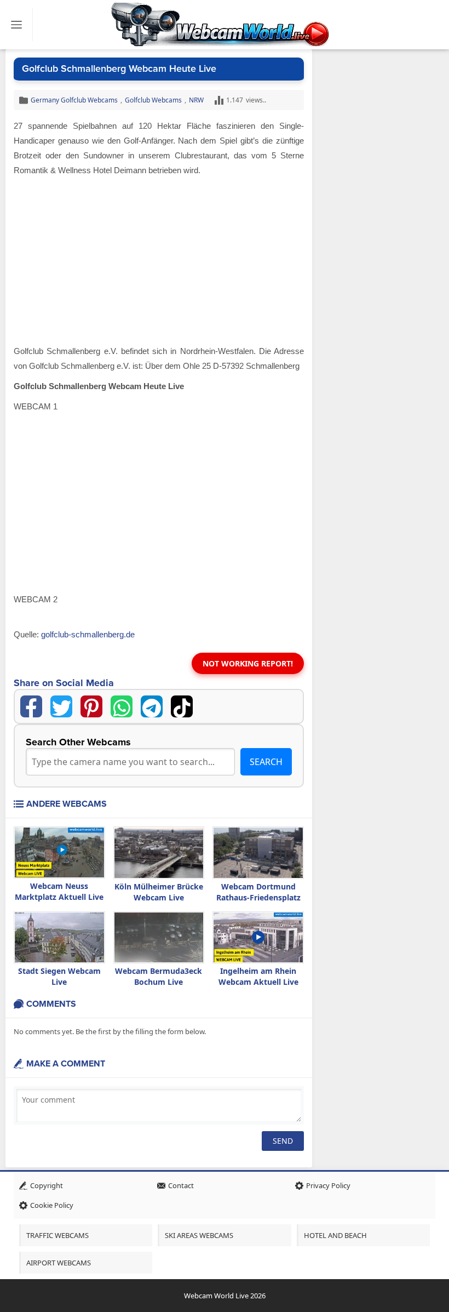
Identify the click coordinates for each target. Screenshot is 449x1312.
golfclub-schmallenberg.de (88, 634)
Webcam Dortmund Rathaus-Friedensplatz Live (258, 897)
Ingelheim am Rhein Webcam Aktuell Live (258, 976)
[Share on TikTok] (182, 706)
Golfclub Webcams (153, 100)
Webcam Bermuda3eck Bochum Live (158, 976)
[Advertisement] (159, 262)
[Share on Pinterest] (91, 706)
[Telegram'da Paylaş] (152, 706)
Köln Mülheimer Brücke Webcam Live (158, 892)
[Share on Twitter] (61, 706)
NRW (196, 100)
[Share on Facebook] (31, 706)
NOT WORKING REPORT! (248, 663)
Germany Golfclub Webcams (74, 100)
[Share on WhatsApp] (122, 706)
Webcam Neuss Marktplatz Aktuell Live (59, 891)
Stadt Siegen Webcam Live (59, 976)
